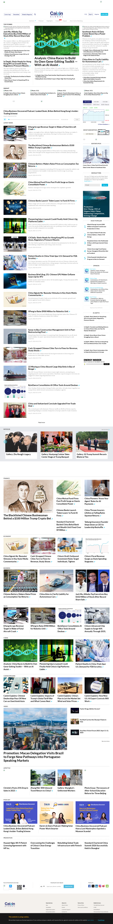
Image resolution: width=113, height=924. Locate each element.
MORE (77, 119)
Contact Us (64, 911)
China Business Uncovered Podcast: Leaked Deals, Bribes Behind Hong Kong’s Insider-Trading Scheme (19, 828)
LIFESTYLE (7, 768)
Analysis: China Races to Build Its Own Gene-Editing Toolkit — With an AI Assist (56, 61)
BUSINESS (7, 568)
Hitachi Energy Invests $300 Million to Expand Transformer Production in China (96, 226)
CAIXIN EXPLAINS (9, 676)
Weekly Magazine (27, 14)
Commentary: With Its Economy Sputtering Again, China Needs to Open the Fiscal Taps (99, 301)
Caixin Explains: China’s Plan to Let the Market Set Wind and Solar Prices (69, 698)
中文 (85, 14)
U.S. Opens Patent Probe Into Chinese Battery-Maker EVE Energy (96, 235)
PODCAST (7, 800)
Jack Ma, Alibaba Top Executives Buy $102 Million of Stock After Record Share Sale (17, 33)
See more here (105, 429)
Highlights (49, 21)
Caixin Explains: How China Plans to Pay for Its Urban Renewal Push (96, 93)
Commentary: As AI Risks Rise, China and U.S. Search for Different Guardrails (99, 290)
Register (97, 14)
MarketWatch (97, 909)
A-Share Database (103, 124)
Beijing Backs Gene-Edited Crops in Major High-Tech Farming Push (55, 79)
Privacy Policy (81, 905)
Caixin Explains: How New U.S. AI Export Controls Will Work (97, 698)
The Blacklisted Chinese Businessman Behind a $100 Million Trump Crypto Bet (51, 146)
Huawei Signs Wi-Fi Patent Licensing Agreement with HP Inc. (15, 846)
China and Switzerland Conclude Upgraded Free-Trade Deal (52, 404)
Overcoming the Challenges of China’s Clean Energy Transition (43, 846)
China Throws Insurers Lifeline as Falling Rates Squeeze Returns (95, 513)
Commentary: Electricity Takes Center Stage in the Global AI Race (94, 54)
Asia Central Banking (76, 21)
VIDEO (6, 706)
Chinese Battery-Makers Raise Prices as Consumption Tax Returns (53, 165)
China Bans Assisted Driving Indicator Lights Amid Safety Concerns (94, 78)
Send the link (68, 886)
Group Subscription (50, 911)
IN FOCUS (7, 429)
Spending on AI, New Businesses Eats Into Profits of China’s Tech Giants (17, 51)
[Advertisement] (56, 469)
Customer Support (66, 909)
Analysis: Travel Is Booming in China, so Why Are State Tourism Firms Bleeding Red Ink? (69, 94)
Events (58, 21)
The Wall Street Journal (99, 905)
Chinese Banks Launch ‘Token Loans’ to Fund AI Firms (51, 200)
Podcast (41, 21)
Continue (101, 920)
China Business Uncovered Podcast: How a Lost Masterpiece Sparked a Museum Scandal (91, 829)
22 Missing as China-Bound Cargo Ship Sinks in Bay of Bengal (51, 368)
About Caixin (65, 905)
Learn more (90, 920)
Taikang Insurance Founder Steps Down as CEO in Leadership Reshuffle (96, 525)
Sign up (105, 185)
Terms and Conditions (83, 907)
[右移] (107, 441)
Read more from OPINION (96, 307)
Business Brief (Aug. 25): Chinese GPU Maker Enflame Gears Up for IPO (51, 275)
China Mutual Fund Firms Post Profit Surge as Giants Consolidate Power (51, 183)
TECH (5, 606)
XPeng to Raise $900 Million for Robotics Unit (48, 311)
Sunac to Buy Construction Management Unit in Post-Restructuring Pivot (51, 331)
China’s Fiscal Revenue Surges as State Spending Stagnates (95, 559)
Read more (41, 422)
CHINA (6, 638)
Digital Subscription (50, 909)
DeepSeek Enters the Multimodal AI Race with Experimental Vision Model (97, 243)
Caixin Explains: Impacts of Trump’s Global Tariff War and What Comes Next (42, 698)
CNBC (95, 907)
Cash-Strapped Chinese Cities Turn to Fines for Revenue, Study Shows (53, 349)
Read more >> (88, 181)
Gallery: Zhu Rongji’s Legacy (18, 454)
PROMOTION (8, 838)
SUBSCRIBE (104, 14)
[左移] (5, 441)
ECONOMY (7, 536)
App (47, 905)
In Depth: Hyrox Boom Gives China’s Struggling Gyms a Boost (14, 93)
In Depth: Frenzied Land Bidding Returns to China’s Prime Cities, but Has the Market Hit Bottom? (96, 328)
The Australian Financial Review (101, 911)
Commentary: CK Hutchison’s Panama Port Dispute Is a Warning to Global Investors (98, 281)
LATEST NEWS (8, 123)
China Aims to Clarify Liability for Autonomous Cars (95, 60)
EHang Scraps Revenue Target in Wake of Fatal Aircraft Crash (52, 128)
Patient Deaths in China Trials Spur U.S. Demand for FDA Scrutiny (52, 257)
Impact (65, 21)
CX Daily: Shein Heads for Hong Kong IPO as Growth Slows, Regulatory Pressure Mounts (51, 238)
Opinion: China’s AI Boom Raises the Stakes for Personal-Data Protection (99, 272)
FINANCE (7, 478)
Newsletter (16, 14)
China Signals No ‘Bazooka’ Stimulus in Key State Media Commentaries (52, 294)
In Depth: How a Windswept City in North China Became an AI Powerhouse (95, 51)
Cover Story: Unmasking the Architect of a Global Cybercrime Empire (43, 93)
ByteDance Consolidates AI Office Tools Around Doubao (53, 385)
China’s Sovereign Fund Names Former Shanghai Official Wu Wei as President (97, 251)
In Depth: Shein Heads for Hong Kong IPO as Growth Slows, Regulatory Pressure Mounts (17, 63)
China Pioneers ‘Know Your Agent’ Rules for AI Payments (96, 501)
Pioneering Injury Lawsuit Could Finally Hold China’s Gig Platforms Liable (52, 220)
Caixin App (8, 14)
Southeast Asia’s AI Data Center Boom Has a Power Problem (93, 33)
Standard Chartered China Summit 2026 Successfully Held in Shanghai (96, 846)
